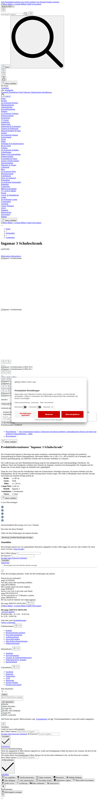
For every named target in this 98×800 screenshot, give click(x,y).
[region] (49, 327)
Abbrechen (5, 563)
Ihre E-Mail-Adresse (9, 553)
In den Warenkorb (8, 423)
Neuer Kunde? (18, 549)
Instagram (9, 674)
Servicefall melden (13, 639)
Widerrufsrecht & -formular (16, 660)
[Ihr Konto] (3, 78)
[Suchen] (26, 14)
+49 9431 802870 (7, 612)
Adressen (27, 92)
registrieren (9, 90)
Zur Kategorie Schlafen (10, 150)
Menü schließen (10, 83)
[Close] (2, 375)
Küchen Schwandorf (13, 685)
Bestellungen (47, 92)
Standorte (9, 653)
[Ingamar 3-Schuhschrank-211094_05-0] (11, 258)
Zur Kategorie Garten (9, 199)
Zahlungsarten (36, 92)
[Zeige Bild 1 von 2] (2, 365)
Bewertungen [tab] (11, 436)
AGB (8, 678)
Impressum (10, 680)
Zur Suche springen (29, 2)
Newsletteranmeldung (14, 635)
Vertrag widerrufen (8, 623)
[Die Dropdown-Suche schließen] (30, 14)
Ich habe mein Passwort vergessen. (14, 558)
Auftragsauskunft (12, 637)
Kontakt (9, 631)
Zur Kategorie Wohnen (9, 114)
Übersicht (5, 92)
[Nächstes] (8, 362)
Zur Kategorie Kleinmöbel (11, 182)
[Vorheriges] (3, 362)
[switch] (8, 777)
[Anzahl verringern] (5, 418)
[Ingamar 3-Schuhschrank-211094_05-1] (11, 310)
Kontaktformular (20, 620)
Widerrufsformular (13, 643)
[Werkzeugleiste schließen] (3, 786)
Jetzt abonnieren (7, 702)
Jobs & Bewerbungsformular (16, 641)
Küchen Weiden (12, 683)
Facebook (9, 672)
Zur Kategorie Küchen (9, 103)
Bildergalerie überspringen (11, 256)
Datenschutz (10, 676)
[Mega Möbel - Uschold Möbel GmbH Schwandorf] (21, 4)
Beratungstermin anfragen (15, 633)
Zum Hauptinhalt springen (11, 2)
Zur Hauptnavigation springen (48, 2)
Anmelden (5, 88)
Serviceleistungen (12, 655)
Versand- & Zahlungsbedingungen (19, 658)
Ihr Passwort (6, 556)
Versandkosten (41, 719)
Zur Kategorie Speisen (9, 135)
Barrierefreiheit (11, 662)
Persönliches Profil (16, 92)
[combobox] (12, 14)
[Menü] (3, 10)
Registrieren (5, 747)
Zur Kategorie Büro (8, 171)
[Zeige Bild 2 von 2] (4, 365)
